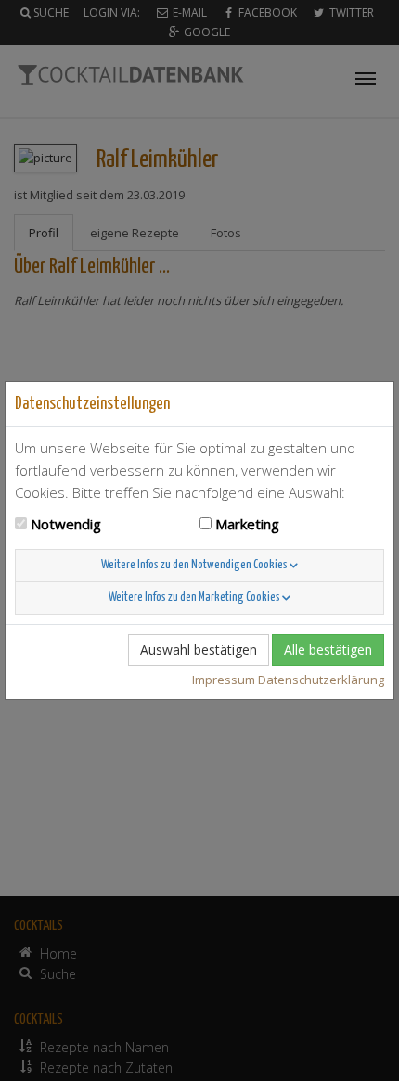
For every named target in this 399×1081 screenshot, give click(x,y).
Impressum (223, 679)
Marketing (247, 524)
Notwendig (66, 524)
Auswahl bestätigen (198, 649)
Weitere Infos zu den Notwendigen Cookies (195, 565)
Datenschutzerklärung (321, 679)
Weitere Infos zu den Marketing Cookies (195, 597)
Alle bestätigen (328, 649)
